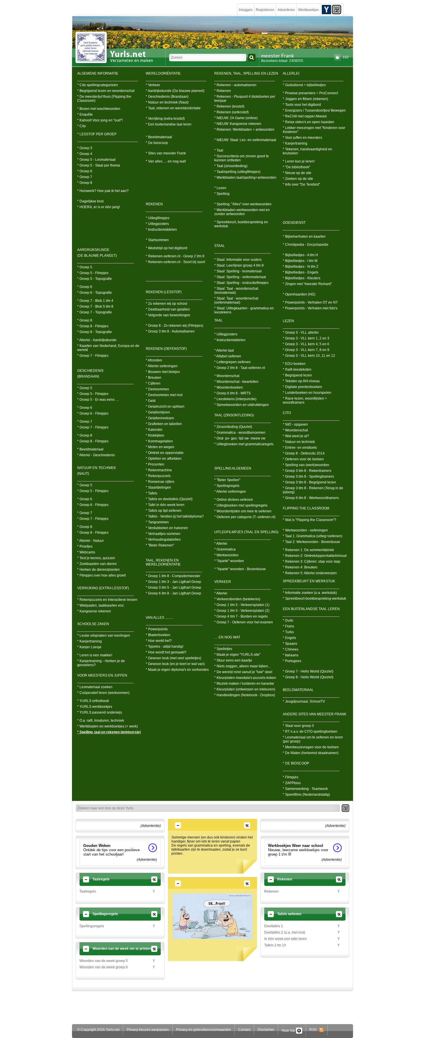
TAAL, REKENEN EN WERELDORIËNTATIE (163, 562)
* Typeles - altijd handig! (164, 646)
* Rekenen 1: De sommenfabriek (308, 550)
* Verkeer (153, 85)
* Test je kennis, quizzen (96, 558)
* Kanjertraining (89, 641)
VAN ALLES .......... (160, 618)
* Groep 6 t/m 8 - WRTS (232, 393)
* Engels (289, 638)
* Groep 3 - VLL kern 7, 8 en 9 (306, 350)
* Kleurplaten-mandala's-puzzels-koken (245, 678)
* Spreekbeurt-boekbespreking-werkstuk (314, 598)
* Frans (288, 626)
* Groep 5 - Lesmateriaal (96, 160)
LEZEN (288, 321)
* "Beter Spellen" (227, 480)
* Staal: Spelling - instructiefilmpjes (241, 283)
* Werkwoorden (226, 555)
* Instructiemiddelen (161, 230)
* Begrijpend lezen (297, 375)
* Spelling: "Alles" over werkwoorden (242, 204)
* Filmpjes (290, 777)
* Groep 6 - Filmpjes (92, 413)
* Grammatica (225, 549)
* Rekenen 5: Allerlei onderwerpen (310, 573)
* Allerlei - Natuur (90, 541)
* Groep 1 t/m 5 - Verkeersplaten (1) (241, 605)
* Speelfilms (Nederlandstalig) (306, 795)
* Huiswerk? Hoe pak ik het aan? (103, 191)
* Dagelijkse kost (90, 201)
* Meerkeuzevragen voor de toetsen (311, 747)
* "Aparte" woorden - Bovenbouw (240, 569)
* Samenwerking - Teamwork (305, 789)
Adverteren (286, 10)
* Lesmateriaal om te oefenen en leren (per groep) (313, 739)
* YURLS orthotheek (93, 701)
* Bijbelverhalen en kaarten (304, 236)
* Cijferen (153, 383)
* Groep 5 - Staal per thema (98, 165)
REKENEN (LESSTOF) (164, 292)
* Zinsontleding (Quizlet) (233, 427)
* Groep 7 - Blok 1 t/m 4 (95, 301)
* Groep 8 (84, 183)
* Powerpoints (157, 629)
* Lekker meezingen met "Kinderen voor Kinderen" (314, 130)
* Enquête (85, 114)
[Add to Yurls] (326, 9)
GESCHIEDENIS (90, 371)
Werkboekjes (308, 10)
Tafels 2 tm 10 (275, 945)
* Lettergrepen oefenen (232, 362)
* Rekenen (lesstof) (229, 106)
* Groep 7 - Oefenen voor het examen (243, 622)
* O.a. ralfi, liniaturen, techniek (100, 721)
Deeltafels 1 (273, 926)
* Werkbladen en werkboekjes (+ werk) (107, 726)
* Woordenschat (226, 376)
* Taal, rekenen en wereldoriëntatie (173, 108)
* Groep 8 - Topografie (94, 332)
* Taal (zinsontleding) (230, 166)
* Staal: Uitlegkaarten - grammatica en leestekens (244, 310)
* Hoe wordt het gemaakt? (166, 652)
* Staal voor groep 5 (298, 726)
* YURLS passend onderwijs (99, 712)
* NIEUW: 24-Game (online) (236, 118)
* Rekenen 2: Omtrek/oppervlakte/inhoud (315, 556)
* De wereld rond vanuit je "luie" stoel (243, 672)
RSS (314, 1030)
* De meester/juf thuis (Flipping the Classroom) (104, 99)
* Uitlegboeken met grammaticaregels (244, 444)
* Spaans (290, 644)
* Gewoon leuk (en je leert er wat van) (175, 664)
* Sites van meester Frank (166, 153)
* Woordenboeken (228, 387)
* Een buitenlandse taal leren (168, 124)
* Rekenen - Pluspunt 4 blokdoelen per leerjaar (244, 99)
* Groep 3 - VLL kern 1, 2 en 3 (306, 338)
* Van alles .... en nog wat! (166, 161)
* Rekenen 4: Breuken (300, 567)
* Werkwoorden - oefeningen (305, 530)
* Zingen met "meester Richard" (307, 284)
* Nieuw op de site (297, 173)
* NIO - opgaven (295, 424)
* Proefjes (85, 546)
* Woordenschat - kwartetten (236, 382)
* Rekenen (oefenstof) (231, 112)
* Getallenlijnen (158, 412)
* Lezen (220, 188)
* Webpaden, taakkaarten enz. (101, 605)
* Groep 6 (84, 171)
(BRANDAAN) (88, 376)
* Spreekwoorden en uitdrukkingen (241, 405)
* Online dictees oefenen (233, 500)
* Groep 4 (84, 154)
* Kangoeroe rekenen (94, 611)
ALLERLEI (291, 73)
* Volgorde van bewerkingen (168, 315)
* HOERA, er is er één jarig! (98, 207)
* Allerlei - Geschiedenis (96, 455)
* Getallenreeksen (160, 418)
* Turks (288, 632)
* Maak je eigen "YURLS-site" (237, 655)
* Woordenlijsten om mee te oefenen (242, 511)
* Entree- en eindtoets (300, 448)
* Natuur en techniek (299, 442)
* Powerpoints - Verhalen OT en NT (310, 302)
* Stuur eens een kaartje (233, 660)
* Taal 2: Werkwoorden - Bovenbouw (311, 542)
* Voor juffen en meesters (302, 138)
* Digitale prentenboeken (302, 387)
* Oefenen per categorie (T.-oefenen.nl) (245, 517)
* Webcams (86, 552)
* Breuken (153, 378)
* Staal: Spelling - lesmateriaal (238, 271)
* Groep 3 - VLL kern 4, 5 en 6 (306, 344)
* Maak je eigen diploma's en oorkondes (177, 670)
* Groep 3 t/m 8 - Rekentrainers (307, 471)
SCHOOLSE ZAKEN (93, 624)
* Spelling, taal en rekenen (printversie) (109, 732)
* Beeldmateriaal (90, 449)
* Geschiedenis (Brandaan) (167, 97)
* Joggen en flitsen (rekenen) (305, 99)
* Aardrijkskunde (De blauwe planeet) (175, 91)
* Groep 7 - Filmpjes (92, 356)
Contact (244, 1030)
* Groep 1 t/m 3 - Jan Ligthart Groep (173, 582)
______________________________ (107, 79)
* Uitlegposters (157, 224)
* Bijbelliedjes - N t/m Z (300, 267)
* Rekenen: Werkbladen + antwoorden (244, 130)
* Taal (218, 150)
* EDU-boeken (294, 364)
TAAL (218, 320)
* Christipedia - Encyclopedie (305, 245)
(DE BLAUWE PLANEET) (97, 256)
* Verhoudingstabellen (163, 540)
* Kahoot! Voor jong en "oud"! (100, 120)
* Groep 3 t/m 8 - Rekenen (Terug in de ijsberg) (313, 490)
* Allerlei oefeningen (162, 366)
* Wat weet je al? (296, 436)
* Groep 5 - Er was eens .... (98, 400)
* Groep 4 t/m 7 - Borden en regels (241, 616)
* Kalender (154, 430)
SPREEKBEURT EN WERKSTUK (309, 581)
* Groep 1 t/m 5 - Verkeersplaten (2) (241, 611)
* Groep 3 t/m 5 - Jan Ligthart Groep (173, 588)
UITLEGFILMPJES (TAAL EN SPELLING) (246, 532)
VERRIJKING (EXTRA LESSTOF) (103, 588)
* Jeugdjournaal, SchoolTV (304, 701)
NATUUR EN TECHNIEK (96, 468)
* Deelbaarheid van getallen (168, 309)
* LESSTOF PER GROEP (97, 134)
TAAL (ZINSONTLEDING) (234, 415)
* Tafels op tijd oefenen (164, 511)
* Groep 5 (84, 267)
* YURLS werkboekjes (94, 707)
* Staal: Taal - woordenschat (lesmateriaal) (236, 291)
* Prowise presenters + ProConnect (310, 93)
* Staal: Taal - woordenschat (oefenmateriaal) (236, 300)
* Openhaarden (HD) (299, 294)
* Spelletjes (223, 649)
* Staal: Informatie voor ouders (238, 260)
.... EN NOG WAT (227, 637)
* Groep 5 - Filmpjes (92, 273)
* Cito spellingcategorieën (97, 85)
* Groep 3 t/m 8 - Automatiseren (170, 331)
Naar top (289, 1030)
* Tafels (151, 493)
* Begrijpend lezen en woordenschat (105, 91)
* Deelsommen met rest (164, 395)
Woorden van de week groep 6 (104, 967)
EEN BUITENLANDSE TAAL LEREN (311, 609)
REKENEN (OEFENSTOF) (166, 349)
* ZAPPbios (292, 783)
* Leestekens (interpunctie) (235, 399)
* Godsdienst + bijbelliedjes (304, 85)
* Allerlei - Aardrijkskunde (97, 340)
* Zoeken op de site (298, 179)
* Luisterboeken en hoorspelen (307, 393)
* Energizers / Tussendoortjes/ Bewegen (314, 110)
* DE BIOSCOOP (296, 763)
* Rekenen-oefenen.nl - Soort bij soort (175, 262)
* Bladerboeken (158, 635)
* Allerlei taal (224, 350)
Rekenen (271, 891)
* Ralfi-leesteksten (297, 369)
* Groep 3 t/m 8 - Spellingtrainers (308, 476)
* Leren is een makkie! (94, 655)
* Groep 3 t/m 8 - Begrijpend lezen (309, 482)
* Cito (81, 126)
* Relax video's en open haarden (308, 122)
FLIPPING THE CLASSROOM (306, 508)
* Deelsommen (157, 389)
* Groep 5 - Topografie (94, 279)
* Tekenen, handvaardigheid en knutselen (307, 151)
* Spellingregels (226, 486)
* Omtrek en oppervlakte (165, 453)
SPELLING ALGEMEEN (232, 468)
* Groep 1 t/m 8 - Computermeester (173, 576)
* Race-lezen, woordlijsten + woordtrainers (305, 400)
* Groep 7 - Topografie (94, 312)
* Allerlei (220, 544)
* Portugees (292, 661)
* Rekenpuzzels (158, 476)
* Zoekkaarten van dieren (97, 564)
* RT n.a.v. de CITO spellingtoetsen (310, 731)
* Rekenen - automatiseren (235, 85)
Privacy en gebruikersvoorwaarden (203, 1030)
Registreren (265, 10)
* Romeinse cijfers (160, 482)
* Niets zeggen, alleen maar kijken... (242, 666)
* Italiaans (290, 655)
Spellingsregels (92, 926)
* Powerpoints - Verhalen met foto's (310, 308)
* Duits (288, 620)
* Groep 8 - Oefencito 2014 (304, 453)
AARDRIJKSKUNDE (93, 250)
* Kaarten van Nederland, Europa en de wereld (108, 348)
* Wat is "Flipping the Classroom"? (309, 520)
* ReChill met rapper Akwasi (305, 116)
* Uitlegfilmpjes (157, 218)
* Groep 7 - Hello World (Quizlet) (308, 671)
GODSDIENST (294, 223)
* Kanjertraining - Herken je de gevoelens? (101, 663)
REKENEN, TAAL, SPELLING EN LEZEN (246, 73)
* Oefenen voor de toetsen (303, 459)
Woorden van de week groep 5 (104, 961)
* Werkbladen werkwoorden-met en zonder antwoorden (242, 212)
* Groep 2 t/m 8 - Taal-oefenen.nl (239, 368)
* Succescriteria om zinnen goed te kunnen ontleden (241, 158)
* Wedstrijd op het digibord (166, 248)
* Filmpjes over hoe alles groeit (101, 575)
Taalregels (88, 891)
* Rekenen (222, 91)
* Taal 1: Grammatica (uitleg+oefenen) (312, 536)
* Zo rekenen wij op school (166, 304)
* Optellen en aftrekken (164, 459)
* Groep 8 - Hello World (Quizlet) (308, 677)
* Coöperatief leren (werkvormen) (103, 693)
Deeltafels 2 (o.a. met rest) (284, 932)
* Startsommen (157, 240)
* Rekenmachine (159, 470)
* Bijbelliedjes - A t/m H (300, 255)
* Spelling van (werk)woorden (306, 465)
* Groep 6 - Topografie (94, 293)
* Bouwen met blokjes (163, 372)
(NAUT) (83, 474)
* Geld (151, 401)
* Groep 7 (84, 177)
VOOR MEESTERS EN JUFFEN (102, 675)
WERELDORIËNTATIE (163, 73)
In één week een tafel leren (285, 939)
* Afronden (154, 360)
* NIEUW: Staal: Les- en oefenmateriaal (245, 140)
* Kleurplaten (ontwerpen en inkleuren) (244, 689)
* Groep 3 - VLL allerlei (301, 332)
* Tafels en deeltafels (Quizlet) (169, 499)
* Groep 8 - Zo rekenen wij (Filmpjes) (174, 326)
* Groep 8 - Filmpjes (92, 326)
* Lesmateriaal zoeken (94, 687)
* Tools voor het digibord (302, 105)
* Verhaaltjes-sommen (163, 534)
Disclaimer (266, 1030)
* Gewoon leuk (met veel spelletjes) (173, 658)
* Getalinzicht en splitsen (165, 407)
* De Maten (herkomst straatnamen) (311, 753)
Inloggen (246, 10)
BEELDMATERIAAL (298, 690)
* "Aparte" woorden (229, 561)
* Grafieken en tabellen (164, 424)
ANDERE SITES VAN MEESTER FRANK (314, 714)
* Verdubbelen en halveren (167, 528)
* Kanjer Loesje (89, 647)
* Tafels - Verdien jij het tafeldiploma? (175, 516)
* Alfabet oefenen (227, 356)
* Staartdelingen (158, 487)
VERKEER (222, 582)
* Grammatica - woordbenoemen (239, 433)
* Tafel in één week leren (165, 505)
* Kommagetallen (159, 441)
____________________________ (105, 261)
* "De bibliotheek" (296, 167)
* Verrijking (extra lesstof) (165, 119)
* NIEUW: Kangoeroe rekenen (237, 124)
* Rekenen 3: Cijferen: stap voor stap (311, 561)
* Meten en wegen (160, 447)
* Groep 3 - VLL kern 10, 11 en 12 (309, 356)
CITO (287, 413)
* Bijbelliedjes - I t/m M (300, 261)
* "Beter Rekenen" (160, 545)
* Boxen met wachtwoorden (98, 109)
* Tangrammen (157, 522)
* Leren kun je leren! (299, 161)
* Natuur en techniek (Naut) (167, 102)
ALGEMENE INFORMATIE (97, 73)
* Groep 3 (84, 148)
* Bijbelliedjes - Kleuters (301, 278)
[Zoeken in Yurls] (252, 57)
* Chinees (290, 649)
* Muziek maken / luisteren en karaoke (244, 683)
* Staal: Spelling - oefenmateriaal (240, 277)
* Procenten (155, 464)
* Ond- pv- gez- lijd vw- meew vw (239, 438)
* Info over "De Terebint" (301, 184)
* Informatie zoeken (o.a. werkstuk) (310, 593)
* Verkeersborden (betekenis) (237, 599)
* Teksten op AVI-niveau (301, 381)
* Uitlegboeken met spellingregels (240, 505)
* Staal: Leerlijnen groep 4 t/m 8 (239, 265)
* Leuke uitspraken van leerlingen (103, 635)
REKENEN (154, 204)
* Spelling (222, 194)
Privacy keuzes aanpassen (148, 1030)
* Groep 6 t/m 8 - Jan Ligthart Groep (173, 593)
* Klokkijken (155, 435)
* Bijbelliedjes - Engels (300, 272)
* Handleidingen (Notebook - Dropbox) (244, 695)
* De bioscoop (157, 143)
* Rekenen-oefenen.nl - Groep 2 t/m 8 (175, 256)
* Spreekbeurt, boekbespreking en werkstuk (241, 224)
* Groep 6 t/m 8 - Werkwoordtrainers (311, 498)
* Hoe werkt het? (159, 641)
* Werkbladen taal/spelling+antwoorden (245, 178)
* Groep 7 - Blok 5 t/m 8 (95, 306)
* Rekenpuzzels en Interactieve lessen (107, 600)
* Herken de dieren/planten (98, 570)
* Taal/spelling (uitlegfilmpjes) (237, 172)
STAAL (219, 246)
